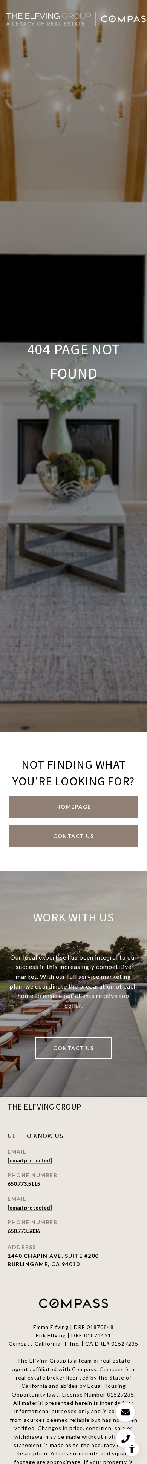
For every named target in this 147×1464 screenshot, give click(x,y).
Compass (112, 1369)
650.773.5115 (24, 1183)
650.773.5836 (24, 1231)
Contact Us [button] (73, 836)
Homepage (73, 806)
